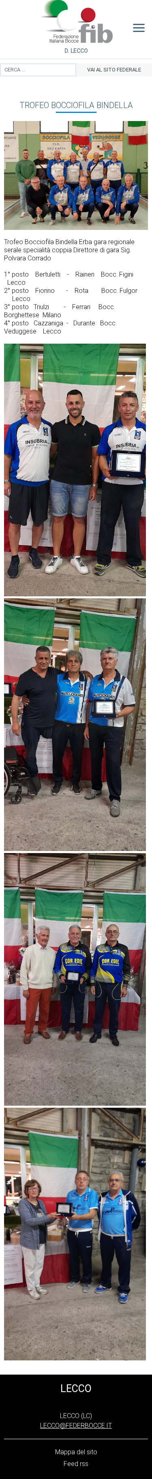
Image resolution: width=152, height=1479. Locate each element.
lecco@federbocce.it (76, 1425)
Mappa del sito (76, 1452)
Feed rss (76, 1464)
